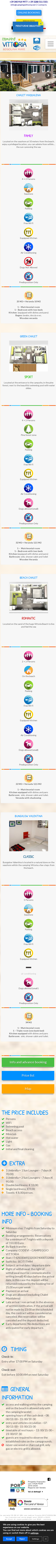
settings (34, 1533)
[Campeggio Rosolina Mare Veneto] (21, 44)
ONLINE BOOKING (29, 12)
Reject (22, 1539)
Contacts (42, 4)
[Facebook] (49, 1479)
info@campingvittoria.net (23, 4)
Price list (28, 1075)
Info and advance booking (28, 1062)
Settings (35, 1539)
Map (28, 1089)
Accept (9, 1539)
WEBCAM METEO (29, 21)
